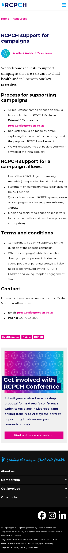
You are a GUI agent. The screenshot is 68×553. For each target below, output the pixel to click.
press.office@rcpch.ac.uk (26, 125)
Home (5, 18)
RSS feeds (34, 547)
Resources (20, 18)
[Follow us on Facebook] (42, 517)
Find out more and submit (34, 435)
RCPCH (38, 337)
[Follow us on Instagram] (52, 517)
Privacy (36, 543)
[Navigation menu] (64, 5)
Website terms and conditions (16, 543)
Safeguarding (21, 547)
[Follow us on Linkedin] (62, 517)
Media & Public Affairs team (32, 53)
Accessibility (47, 543)
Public (27, 337)
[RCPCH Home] (14, 4)
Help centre (6, 547)
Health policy (10, 337)
